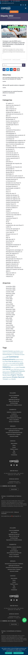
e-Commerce (10, 181)
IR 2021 (8, 223)
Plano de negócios (11, 253)
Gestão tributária (11, 206)
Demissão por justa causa (13, 176)
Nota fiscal (9, 241)
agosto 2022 (9, 316)
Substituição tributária (12, 267)
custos (13, 354)
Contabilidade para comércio (14, 135)
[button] (26, 8)
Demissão (9, 174)
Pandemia (7, 371)
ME (7, 236)
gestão (18, 361)
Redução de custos (11, 260)
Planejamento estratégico (13, 250)
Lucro (14, 367)
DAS (7, 160)
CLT (7, 126)
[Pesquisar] (23, 65)
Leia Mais (4, 81)
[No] (26, 651)
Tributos (8, 276)
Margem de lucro (11, 234)
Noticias (8, 243)
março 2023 (9, 304)
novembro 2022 (10, 311)
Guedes (8, 209)
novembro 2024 (10, 286)
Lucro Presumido (11, 230)
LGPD (7, 227)
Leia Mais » (5, 56)
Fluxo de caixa (10, 193)
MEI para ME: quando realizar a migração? (14, 85)
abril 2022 (9, 323)
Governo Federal (11, 207)
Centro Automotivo (12, 121)
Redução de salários (12, 262)
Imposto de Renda (11, 213)
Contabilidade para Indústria (14, 140)
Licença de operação (12, 229)
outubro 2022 (10, 313)
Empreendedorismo (12, 184)
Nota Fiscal (16, 369)
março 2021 (9, 341)
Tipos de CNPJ (10, 273)
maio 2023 (9, 300)
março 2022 (9, 325)
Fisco (7, 191)
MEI (7, 237)
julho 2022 (9, 318)
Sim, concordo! (8, 653)
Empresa (17, 359)
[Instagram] (23, 5)
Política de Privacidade (18, 653)
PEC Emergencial (11, 246)
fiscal (4, 361)
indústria (6, 367)
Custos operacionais (12, 158)
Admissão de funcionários (13, 114)
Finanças (21, 359)
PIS (7, 248)
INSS (7, 220)
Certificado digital (11, 123)
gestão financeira (16, 363)
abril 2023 (9, 302)
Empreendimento (9, 359)
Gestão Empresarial (12, 200)
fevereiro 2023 (10, 306)
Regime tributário (11, 264)
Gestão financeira (11, 202)
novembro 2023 (10, 290)
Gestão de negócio (11, 197)
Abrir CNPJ (9, 107)
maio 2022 (9, 321)
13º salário (9, 103)
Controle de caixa (11, 153)
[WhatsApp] (24, 620)
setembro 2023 (10, 293)
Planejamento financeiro (18, 371)
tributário (13, 379)
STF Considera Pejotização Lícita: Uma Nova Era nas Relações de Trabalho (13, 78)
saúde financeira (7, 377)
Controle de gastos (11, 154)
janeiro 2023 (9, 307)
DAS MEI (8, 161)
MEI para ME (9, 239)
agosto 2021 (9, 337)
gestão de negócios (9, 363)
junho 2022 (9, 320)
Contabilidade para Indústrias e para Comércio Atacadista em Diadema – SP (15, 144)
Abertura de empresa (12, 105)
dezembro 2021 (10, 330)
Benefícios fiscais (11, 117)
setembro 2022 (10, 314)
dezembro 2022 (10, 309)
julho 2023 (9, 297)
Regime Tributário (17, 375)
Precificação (9, 255)
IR (6, 221)
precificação (18, 373)
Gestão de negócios (12, 199)
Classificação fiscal (11, 124)
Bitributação (9, 119)
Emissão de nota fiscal (12, 183)
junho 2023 (9, 299)
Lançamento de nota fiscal (14, 225)
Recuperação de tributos (13, 259)
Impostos (9, 216)
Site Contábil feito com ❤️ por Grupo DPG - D (11, 516)
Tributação (9, 274)
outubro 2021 (10, 334)
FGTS (7, 190)
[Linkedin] (25, 5)
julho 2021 (9, 339)
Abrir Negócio (10, 110)
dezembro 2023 (10, 288)
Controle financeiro (12, 156)
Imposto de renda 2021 (13, 214)
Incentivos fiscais (11, 218)
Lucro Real (9, 232)
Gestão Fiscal (10, 204)
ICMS (7, 211)
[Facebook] (20, 5)
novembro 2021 (10, 332)
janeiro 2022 (9, 329)
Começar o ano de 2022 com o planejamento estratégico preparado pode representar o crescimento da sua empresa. (14, 43)
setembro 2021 (10, 336)
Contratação (9, 151)
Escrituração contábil (12, 188)
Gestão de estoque (11, 195)
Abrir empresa (10, 108)
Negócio (12, 369)
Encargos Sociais (11, 186)
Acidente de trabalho (12, 112)
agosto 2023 (9, 295)
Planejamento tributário (13, 251)
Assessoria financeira (8, 351)
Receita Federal (10, 257)
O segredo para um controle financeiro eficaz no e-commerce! (13, 92)
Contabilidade (10, 133)
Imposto (8, 365)
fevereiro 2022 (10, 327)
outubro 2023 (10, 291)
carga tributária (16, 351)
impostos (20, 365)
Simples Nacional (11, 266)
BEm (7, 116)
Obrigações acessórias (12, 244)
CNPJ (7, 128)
